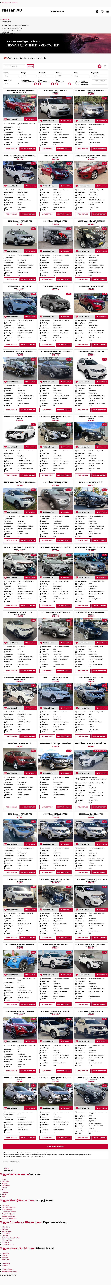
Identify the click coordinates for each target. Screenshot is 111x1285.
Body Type (7, 80)
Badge (23, 73)
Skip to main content (10, 2)
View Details (11, 149)
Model (6, 73)
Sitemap (5, 1266)
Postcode (42, 73)
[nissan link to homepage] (57, 11)
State (76, 73)
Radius (58, 73)
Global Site (6, 1263)
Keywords (95, 73)
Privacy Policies (7, 1269)
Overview (5, 19)
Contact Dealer (28, 149)
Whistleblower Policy (9, 1271)
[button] (107, 11)
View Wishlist (31, 119)
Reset (30, 66)
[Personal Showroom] (102, 11)
